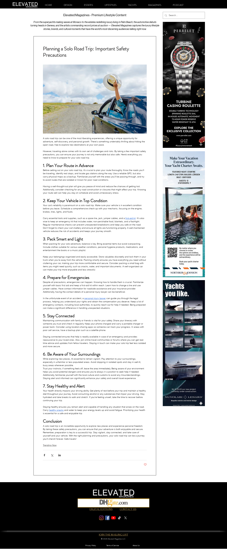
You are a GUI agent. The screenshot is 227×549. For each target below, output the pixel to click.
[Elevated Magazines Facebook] (107, 518)
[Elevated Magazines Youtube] (113, 518)
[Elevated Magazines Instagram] (101, 518)
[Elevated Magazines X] (125, 518)
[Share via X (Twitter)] (51, 455)
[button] (68, 5)
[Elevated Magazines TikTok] (119, 518)
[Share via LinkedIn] (59, 455)
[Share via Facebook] (44, 455)
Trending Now (50, 445)
